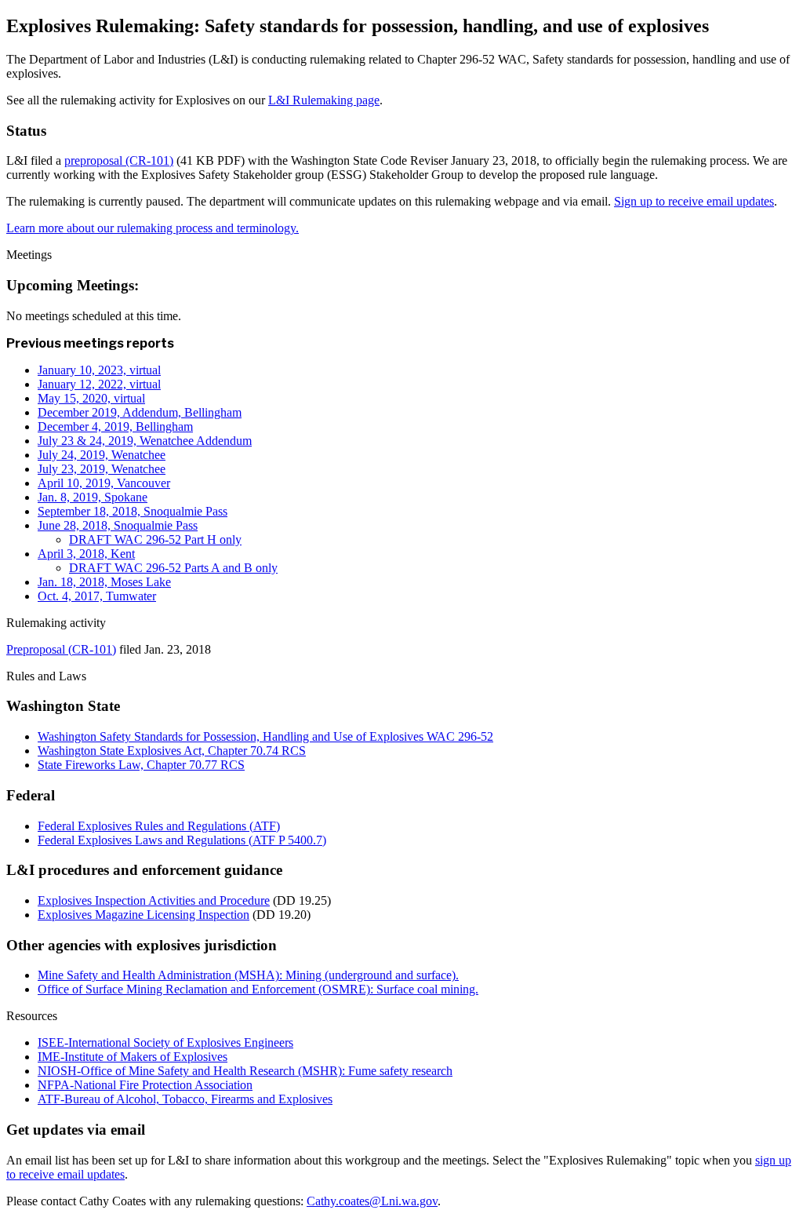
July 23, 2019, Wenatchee (101, 469)
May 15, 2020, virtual (91, 398)
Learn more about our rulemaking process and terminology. (152, 228)
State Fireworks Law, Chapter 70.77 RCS (141, 764)
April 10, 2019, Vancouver (104, 483)
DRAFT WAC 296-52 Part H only (155, 539)
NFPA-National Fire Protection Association (145, 1085)
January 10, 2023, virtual (99, 370)
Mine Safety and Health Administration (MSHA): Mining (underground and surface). (248, 975)
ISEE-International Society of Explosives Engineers (165, 1042)
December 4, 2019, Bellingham (115, 426)
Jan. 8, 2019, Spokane (92, 497)
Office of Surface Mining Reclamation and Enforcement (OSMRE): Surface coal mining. (258, 989)
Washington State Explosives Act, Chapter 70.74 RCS (172, 750)
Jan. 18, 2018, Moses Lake (104, 582)
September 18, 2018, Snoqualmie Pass (132, 511)
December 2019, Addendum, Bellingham (140, 412)
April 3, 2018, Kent (86, 553)
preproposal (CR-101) (118, 160)
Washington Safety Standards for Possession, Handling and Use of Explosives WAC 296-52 (265, 736)
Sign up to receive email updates (694, 201)
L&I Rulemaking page (324, 100)
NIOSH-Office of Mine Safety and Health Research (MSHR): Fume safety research (245, 1070)
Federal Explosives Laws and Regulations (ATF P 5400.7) (182, 840)
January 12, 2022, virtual (99, 384)
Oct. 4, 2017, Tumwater (97, 596)
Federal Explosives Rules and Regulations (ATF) (159, 826)
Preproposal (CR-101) (61, 649)
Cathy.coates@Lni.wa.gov (372, 1201)
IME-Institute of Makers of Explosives (132, 1056)
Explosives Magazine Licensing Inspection (143, 914)
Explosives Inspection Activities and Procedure (154, 900)
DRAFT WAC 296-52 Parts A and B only (173, 567)
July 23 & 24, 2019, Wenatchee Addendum (145, 440)
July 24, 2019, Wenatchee (101, 454)
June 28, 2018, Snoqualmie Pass (118, 525)
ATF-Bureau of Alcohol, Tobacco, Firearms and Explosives (185, 1099)
